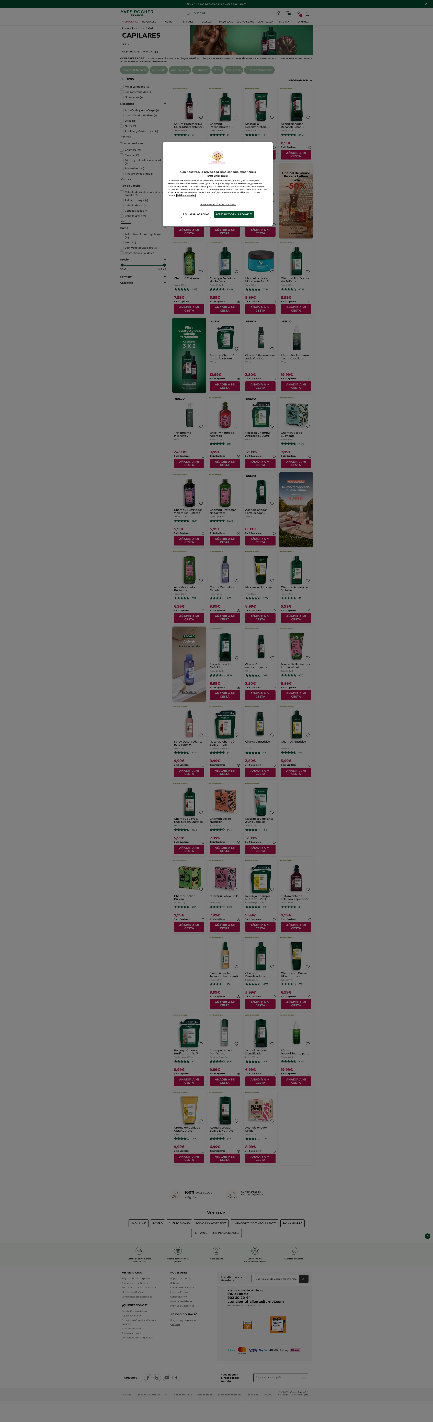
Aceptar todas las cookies (234, 214)
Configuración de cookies (218, 204)
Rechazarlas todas (196, 214)
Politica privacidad (186, 195)
